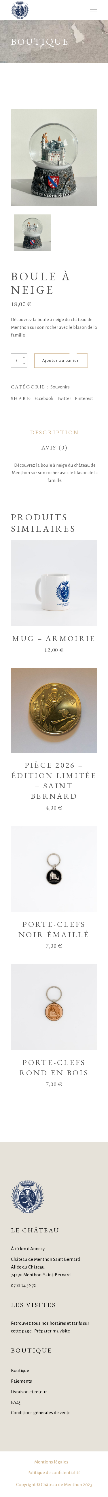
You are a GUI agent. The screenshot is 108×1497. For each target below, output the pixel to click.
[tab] (54, 432)
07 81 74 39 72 (23, 1285)
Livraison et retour (29, 1391)
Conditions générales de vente (41, 1412)
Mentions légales (51, 1461)
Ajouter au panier (60, 360)
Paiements (21, 1381)
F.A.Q (15, 1402)
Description (54, 432)
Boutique (20, 1370)
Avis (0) (54, 447)
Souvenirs (60, 386)
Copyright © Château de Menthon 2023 (54, 1484)
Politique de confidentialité (54, 1472)
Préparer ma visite (52, 1330)
